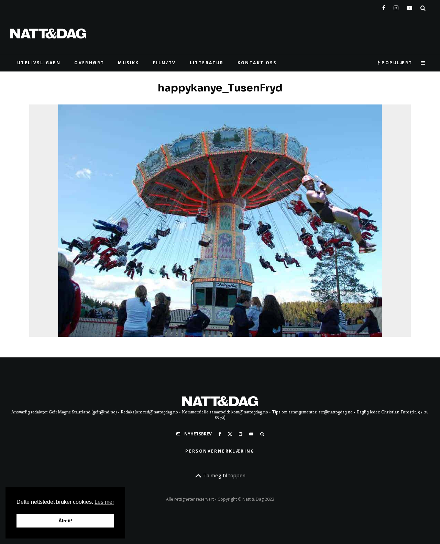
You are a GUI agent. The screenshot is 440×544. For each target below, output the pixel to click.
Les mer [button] (104, 502)
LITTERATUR (207, 63)
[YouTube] (409, 6)
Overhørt (89, 63)
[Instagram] (396, 6)
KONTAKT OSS (257, 63)
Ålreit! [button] (65, 520)
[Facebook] (383, 6)
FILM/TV (164, 63)
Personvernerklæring (220, 451)
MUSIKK (128, 63)
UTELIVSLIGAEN (38, 63)
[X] (229, 434)
